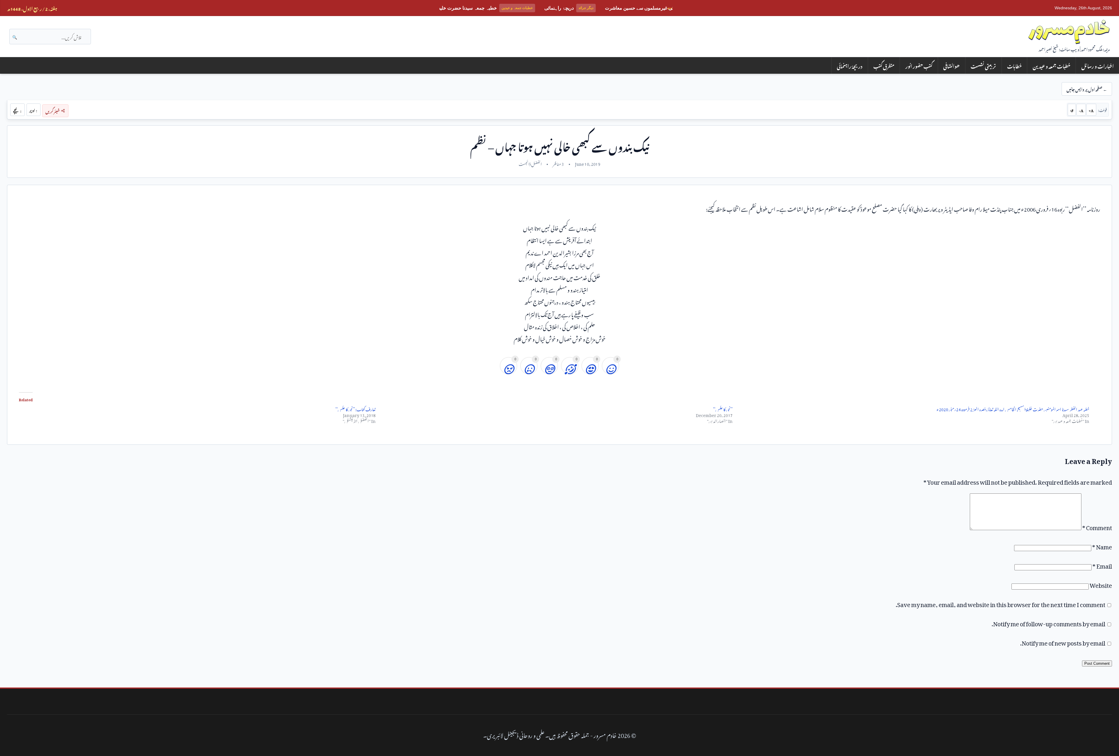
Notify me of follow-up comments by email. (1048, 622)
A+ (1091, 109)
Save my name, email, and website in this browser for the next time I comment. (1000, 603)
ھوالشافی (951, 65)
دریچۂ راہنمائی (849, 65)
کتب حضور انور (918, 65)
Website (1101, 584)
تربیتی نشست (983, 65)
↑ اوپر (33, 109)
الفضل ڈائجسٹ (530, 163)
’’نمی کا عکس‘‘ (723, 408)
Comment (1097, 526)
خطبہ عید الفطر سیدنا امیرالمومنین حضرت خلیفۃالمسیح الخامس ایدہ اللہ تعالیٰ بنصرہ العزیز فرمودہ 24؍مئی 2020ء (1013, 408)
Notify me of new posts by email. (1062, 641)
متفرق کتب (883, 65)
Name (1102, 545)
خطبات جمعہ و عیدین (1051, 65)
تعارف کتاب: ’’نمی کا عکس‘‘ (355, 408)
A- (1081, 109)
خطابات (1014, 65)
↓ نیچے (17, 109)
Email (1102, 565)
